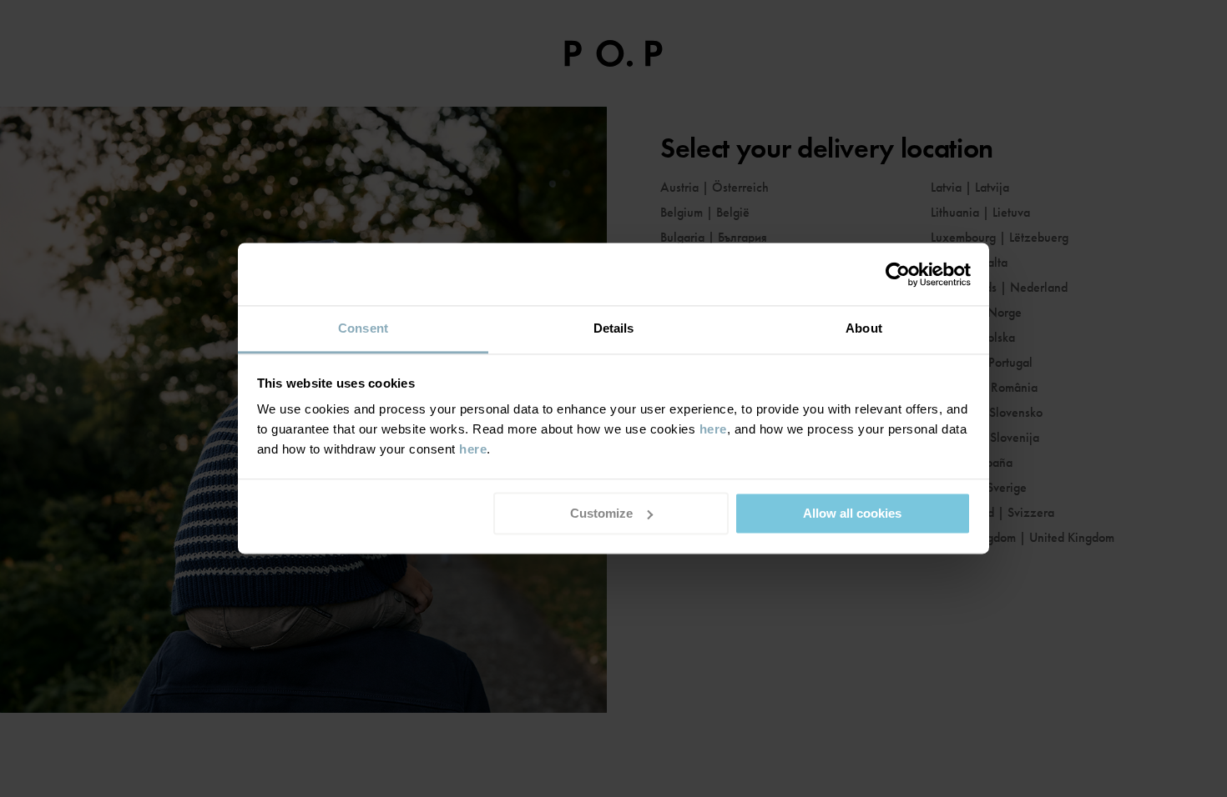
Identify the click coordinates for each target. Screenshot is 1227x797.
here (713, 429)
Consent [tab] (363, 328)
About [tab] (864, 328)
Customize (601, 513)
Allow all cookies (852, 513)
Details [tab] (613, 328)
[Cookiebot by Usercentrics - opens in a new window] (898, 274)
